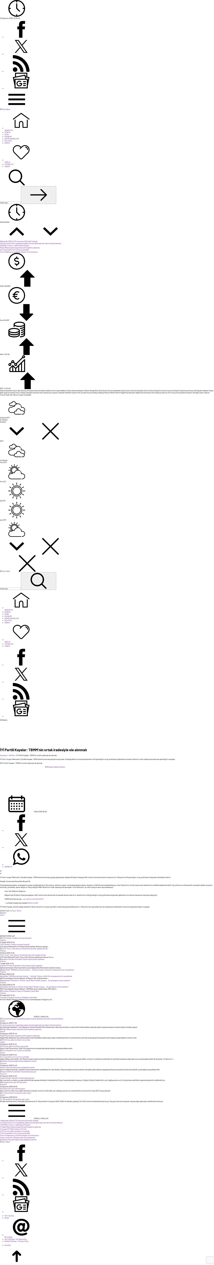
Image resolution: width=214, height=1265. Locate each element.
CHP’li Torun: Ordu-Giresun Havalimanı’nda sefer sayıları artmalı (23, 955)
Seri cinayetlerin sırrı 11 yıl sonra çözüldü (14, 250)
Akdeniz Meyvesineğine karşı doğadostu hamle (17, 1067)
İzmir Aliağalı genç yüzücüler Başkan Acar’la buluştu (19, 252)
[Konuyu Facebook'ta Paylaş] (21, 830)
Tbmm (18, 911)
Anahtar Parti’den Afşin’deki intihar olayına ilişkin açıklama (21, 965)
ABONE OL (8, 867)
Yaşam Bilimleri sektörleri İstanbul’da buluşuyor (17, 1078)
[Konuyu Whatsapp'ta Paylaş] (21, 864)
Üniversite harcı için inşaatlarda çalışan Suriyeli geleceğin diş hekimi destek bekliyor (30, 243)
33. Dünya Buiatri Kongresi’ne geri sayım (14, 1099)
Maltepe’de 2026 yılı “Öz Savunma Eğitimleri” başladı (18, 241)
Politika (11, 755)
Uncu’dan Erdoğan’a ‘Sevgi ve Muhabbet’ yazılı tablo (18, 997)
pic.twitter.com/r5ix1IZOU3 (33, 899)
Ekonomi (3, 1063)
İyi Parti (13, 911)
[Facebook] (21, 37)
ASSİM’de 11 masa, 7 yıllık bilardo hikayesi (14, 245)
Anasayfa (3, 755)
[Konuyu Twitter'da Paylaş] (21, 847)
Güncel (2, 1021)
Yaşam (2, 1042)
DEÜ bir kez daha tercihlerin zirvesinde (14, 1046)
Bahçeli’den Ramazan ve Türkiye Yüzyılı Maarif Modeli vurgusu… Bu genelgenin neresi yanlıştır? (34, 987)
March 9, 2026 (33, 903)
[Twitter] (21, 54)
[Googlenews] (21, 88)
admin (2, 915)
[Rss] (21, 71)
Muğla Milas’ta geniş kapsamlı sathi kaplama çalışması (20, 248)
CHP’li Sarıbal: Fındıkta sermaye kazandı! (15, 944)
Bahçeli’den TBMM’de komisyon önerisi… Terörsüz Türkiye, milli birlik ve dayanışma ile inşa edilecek (36, 976)
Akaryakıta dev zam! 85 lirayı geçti (12, 1089)
